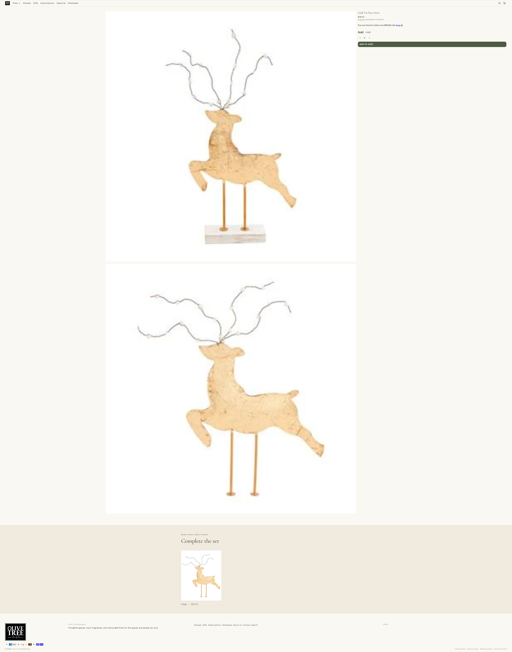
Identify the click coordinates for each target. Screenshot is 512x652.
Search (254, 625)
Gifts (35, 3)
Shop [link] (15, 3)
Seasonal (61, 3)
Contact (246, 625)
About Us (237, 625)
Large (368, 32)
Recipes (27, 3)
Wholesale (73, 3)
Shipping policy (486, 649)
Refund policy (472, 649)
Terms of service (500, 649)
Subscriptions (47, 3)
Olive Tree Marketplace (21, 649)
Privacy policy (460, 649)
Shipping (361, 19)
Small (360, 32)
